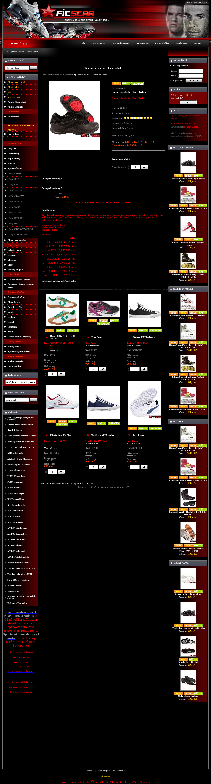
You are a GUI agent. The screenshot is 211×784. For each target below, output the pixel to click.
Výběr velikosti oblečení (18, 563)
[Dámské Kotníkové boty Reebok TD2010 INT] (188, 269)
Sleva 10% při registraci (18, 580)
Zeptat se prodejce (121, 159)
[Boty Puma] (103, 316)
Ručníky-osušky (15, 307)
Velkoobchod (13, 117)
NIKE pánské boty (15, 499)
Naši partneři (105, 776)
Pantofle (11, 163)
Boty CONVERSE (17, 190)
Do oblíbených (18, 51)
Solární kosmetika (16, 361)
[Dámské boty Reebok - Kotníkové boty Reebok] (188, 656)
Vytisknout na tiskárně (52, 281)
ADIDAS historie (14, 545)
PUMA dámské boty (16, 476)
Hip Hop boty (14, 158)
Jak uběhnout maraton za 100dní (22, 436)
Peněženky (12, 327)
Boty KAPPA (14, 207)
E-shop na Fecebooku (17, 603)
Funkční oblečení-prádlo (19, 279)
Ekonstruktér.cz (119, 770)
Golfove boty (13, 153)
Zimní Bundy (14, 302)
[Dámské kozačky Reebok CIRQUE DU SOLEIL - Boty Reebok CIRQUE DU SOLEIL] (188, 506)
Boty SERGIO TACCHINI (21, 229)
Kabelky (11, 322)
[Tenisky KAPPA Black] (144, 326)
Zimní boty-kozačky (17, 240)
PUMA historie (13, 488)
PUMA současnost (15, 482)
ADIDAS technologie (16, 551)
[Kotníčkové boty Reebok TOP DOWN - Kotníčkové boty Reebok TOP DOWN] (188, 203)
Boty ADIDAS (15, 173)
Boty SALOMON (16, 196)
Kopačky (12, 255)
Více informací (51, 350)
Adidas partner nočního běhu (20, 441)
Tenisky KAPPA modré (102, 435)
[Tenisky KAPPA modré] (103, 418)
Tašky (10, 332)
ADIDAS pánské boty (17, 528)
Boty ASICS (14, 223)
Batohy (11, 312)
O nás (82, 43)
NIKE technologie (15, 522)
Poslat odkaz (70, 281)
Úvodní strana (32, 51)
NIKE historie (13, 516)
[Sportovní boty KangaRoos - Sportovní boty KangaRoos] (188, 588)
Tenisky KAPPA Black (144, 337)
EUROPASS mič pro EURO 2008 (22, 447)
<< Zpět (7, 51)
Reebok (125, 113)
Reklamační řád (162, 43)
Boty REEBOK (16, 218)
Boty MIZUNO (15, 212)
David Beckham (14, 430)
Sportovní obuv (15, 168)
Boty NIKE (14, 179)
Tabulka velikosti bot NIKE (20, 574)
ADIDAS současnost (16, 539)
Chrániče (12, 260)
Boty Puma (97, 337)
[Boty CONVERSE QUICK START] (62, 325)
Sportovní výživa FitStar (19, 351)
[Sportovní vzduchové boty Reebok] (74, 149)
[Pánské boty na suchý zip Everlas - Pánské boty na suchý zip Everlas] (188, 173)
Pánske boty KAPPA (60, 435)
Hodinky (12, 317)
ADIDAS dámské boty (17, 534)
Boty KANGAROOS (18, 235)
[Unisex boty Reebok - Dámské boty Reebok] (188, 690)
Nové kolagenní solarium (18, 464)
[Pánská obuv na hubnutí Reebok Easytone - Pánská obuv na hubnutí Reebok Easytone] (188, 237)
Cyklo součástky (15, 366)
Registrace (177, 80)
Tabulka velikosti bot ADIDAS (21, 568)
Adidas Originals (15, 107)
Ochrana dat (143, 43)
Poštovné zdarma (14, 586)
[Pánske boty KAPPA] (62, 417)
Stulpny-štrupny (15, 270)
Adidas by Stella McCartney (20, 459)
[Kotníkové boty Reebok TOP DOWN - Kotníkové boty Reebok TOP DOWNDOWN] (188, 310)
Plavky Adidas (14, 346)
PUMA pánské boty (16, 470)
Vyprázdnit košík (178, 98)
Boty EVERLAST (17, 201)
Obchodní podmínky (121, 43)
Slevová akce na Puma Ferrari (20, 424)
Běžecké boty (13, 134)
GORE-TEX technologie (18, 557)
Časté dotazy (181, 43)
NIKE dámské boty (16, 505)
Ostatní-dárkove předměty (19, 337)
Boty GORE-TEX (16, 148)
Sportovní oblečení (16, 297)
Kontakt (197, 43)
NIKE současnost (15, 511)
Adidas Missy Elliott (17, 102)
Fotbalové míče (14, 250)
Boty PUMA (14, 185)
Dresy (10, 265)
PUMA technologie (15, 493)
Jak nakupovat (98, 43)
